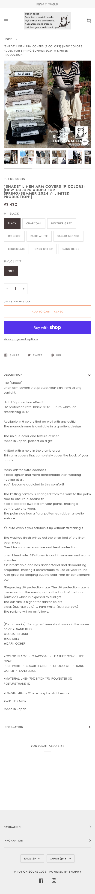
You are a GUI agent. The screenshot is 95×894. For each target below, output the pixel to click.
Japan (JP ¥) (59, 858)
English (30, 858)
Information (13, 727)
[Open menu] (11, 20)
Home (8, 39)
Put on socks (14, 179)
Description (13, 374)
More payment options (21, 339)
